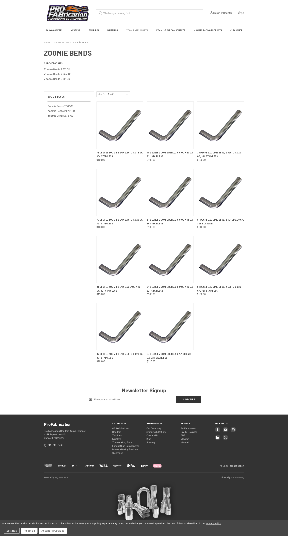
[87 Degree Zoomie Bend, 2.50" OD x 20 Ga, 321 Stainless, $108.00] (120, 327)
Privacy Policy (213, 523)
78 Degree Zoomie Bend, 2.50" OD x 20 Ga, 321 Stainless (170, 154)
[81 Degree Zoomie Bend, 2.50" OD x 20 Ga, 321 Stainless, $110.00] (220, 192)
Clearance (236, 30)
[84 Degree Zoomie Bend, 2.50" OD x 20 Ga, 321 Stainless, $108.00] (170, 259)
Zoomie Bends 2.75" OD (61, 115)
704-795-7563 (54, 445)
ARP (183, 435)
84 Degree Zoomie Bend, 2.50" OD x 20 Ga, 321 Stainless (170, 288)
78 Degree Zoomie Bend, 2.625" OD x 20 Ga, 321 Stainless (219, 154)
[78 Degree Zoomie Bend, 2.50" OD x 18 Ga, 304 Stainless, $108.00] (120, 125)
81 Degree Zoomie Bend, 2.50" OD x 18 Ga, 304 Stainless (170, 221)
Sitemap (151, 442)
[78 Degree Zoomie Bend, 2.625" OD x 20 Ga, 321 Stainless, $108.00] (220, 125)
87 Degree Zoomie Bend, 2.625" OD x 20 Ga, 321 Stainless (169, 356)
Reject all (29, 531)
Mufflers (112, 30)
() (242, 13)
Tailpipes (94, 30)
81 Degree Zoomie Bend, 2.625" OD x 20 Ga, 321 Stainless (118, 288)
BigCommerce (61, 477)
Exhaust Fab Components (170, 30)
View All (185, 442)
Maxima (185, 439)
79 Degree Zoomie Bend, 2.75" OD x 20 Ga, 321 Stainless (119, 221)
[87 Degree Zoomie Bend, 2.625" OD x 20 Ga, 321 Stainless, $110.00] (170, 327)
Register (227, 13)
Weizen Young (237, 477)
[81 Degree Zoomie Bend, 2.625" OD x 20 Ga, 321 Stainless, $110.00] (120, 259)
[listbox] (118, 94)
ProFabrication (188, 428)
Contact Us (152, 435)
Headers (75, 30)
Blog (148, 439)
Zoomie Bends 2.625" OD (61, 110)
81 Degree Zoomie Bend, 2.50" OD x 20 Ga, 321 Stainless (220, 221)
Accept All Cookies (53, 531)
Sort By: (102, 94)
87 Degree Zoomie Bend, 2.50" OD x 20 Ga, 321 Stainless (119, 356)
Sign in (216, 13)
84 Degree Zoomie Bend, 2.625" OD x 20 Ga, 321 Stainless (219, 288)
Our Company (153, 428)
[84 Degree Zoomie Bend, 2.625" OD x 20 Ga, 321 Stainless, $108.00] (220, 259)
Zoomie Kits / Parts (137, 30)
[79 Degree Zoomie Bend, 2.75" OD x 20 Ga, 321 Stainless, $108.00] (120, 192)
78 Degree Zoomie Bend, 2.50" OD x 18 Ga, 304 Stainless (119, 154)
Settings (11, 531)
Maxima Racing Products (208, 30)
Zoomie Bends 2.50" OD (61, 106)
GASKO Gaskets (54, 30)
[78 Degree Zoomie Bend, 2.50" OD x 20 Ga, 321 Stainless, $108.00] (170, 125)
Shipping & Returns (156, 432)
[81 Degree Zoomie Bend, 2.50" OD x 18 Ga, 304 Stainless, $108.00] (170, 192)
